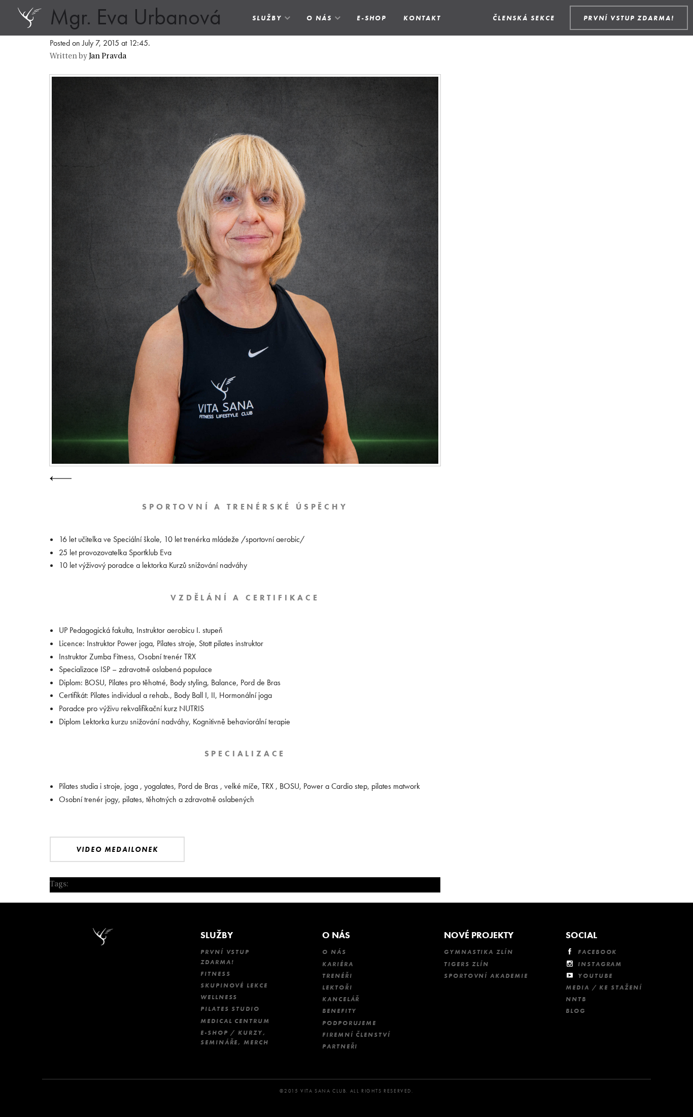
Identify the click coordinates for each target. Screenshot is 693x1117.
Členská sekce (524, 18)
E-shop (371, 18)
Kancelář (341, 999)
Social (581, 935)
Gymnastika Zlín (478, 952)
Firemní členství (356, 1035)
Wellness (218, 997)
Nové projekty (478, 935)
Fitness (215, 974)
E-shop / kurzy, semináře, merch (234, 1037)
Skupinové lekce (234, 985)
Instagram (600, 964)
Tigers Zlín (466, 964)
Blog (575, 1011)
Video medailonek (117, 849)
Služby (267, 18)
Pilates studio (230, 1009)
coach (80, 884)
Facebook (597, 952)
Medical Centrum (235, 1021)
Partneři (340, 1046)
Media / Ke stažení (604, 987)
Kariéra (337, 964)
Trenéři (337, 976)
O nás (319, 18)
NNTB (576, 999)
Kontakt (422, 18)
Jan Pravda (107, 56)
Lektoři (337, 987)
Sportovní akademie (486, 976)
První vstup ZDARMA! (225, 957)
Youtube (595, 976)
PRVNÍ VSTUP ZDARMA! (628, 18)
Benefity (339, 1011)
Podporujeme (349, 1023)
